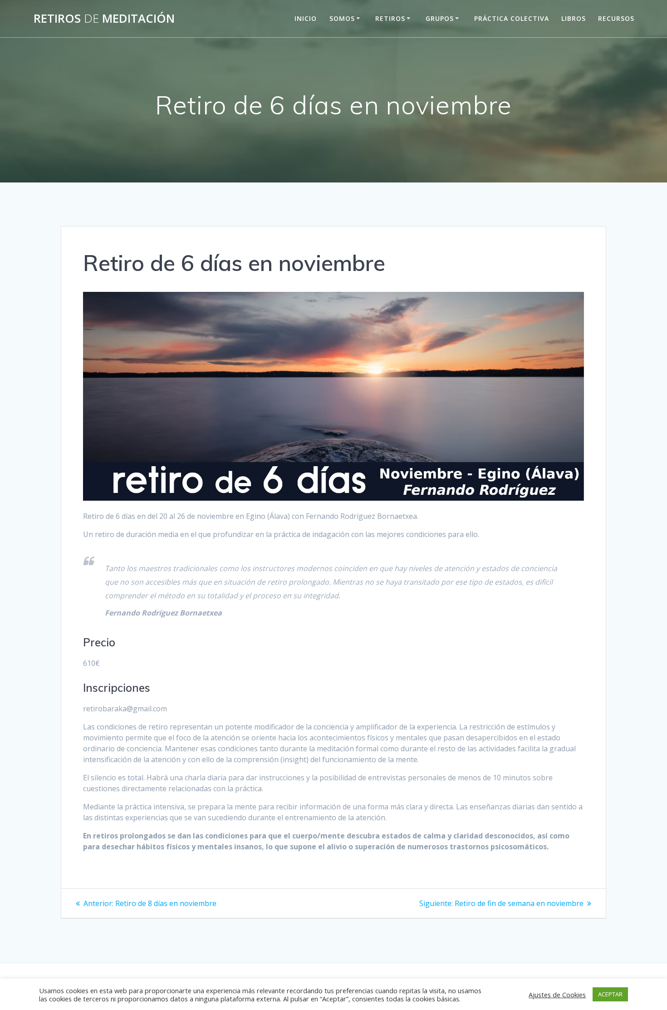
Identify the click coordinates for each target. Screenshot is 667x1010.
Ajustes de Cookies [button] (557, 994)
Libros (573, 18)
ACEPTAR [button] (610, 994)
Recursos (616, 18)
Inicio (305, 18)
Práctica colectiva (511, 18)
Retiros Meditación (104, 19)
